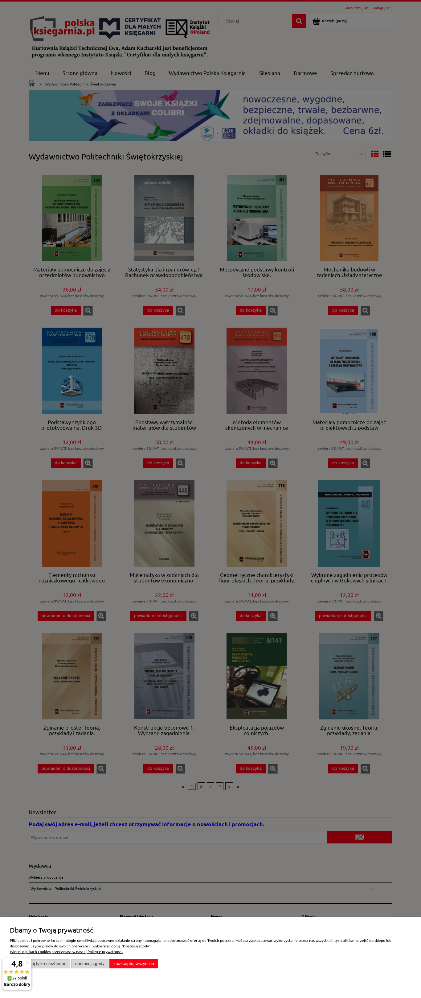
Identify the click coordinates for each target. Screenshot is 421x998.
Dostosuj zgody (89, 963)
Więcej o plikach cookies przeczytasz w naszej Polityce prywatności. (66, 951)
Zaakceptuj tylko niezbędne (40, 963)
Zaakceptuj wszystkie (133, 963)
